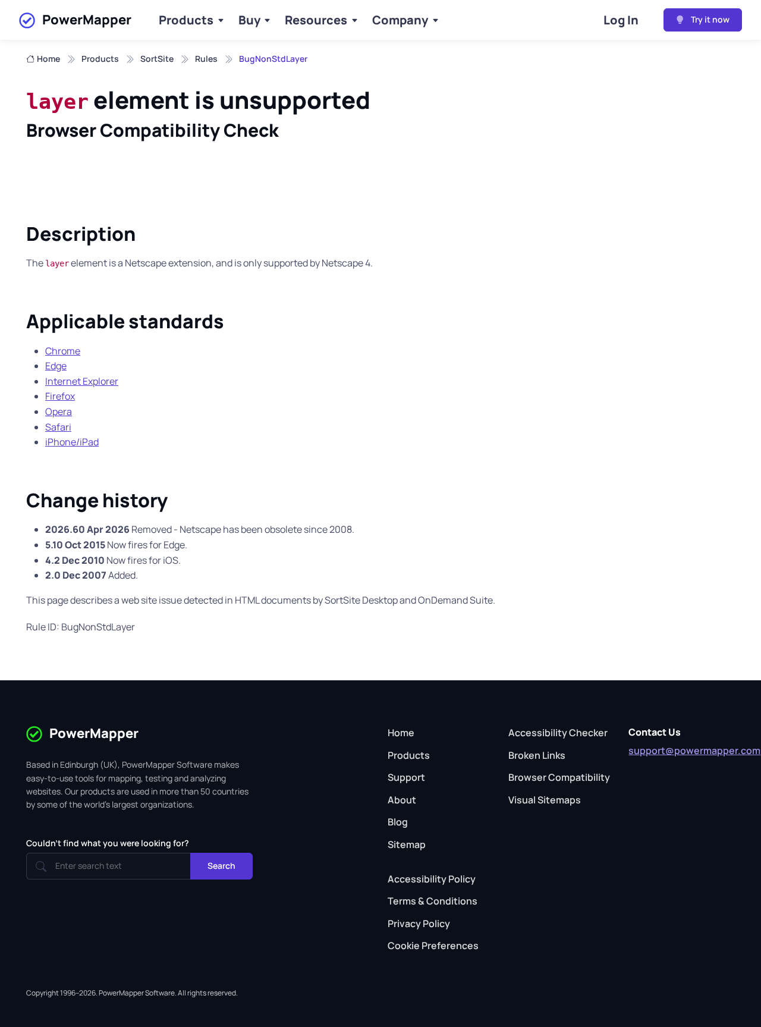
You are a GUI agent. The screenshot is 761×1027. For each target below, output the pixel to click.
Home (48, 58)
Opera (58, 411)
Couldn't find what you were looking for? (107, 843)
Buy (249, 20)
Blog (398, 821)
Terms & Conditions (432, 900)
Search (221, 865)
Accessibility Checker (558, 732)
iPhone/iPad (72, 441)
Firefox (60, 396)
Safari (58, 427)
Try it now (709, 19)
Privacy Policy (419, 923)
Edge (56, 365)
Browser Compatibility (559, 777)
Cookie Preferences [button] (433, 945)
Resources (316, 20)
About (402, 799)
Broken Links (536, 755)
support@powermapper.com (694, 750)
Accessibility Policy (432, 878)
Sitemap (407, 844)
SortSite (157, 58)
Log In (621, 20)
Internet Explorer (81, 381)
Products (186, 20)
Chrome (62, 350)
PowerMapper (86, 20)
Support (406, 777)
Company (400, 20)
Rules (206, 58)
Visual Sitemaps (544, 799)
